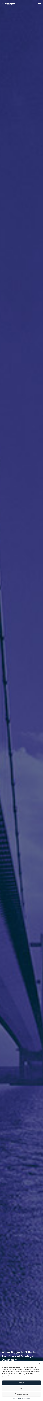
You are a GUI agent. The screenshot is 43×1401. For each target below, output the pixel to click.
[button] (40, 1364)
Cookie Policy (17, 1398)
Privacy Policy (26, 1398)
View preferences (21, 1394)
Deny (21, 1388)
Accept (21, 1383)
